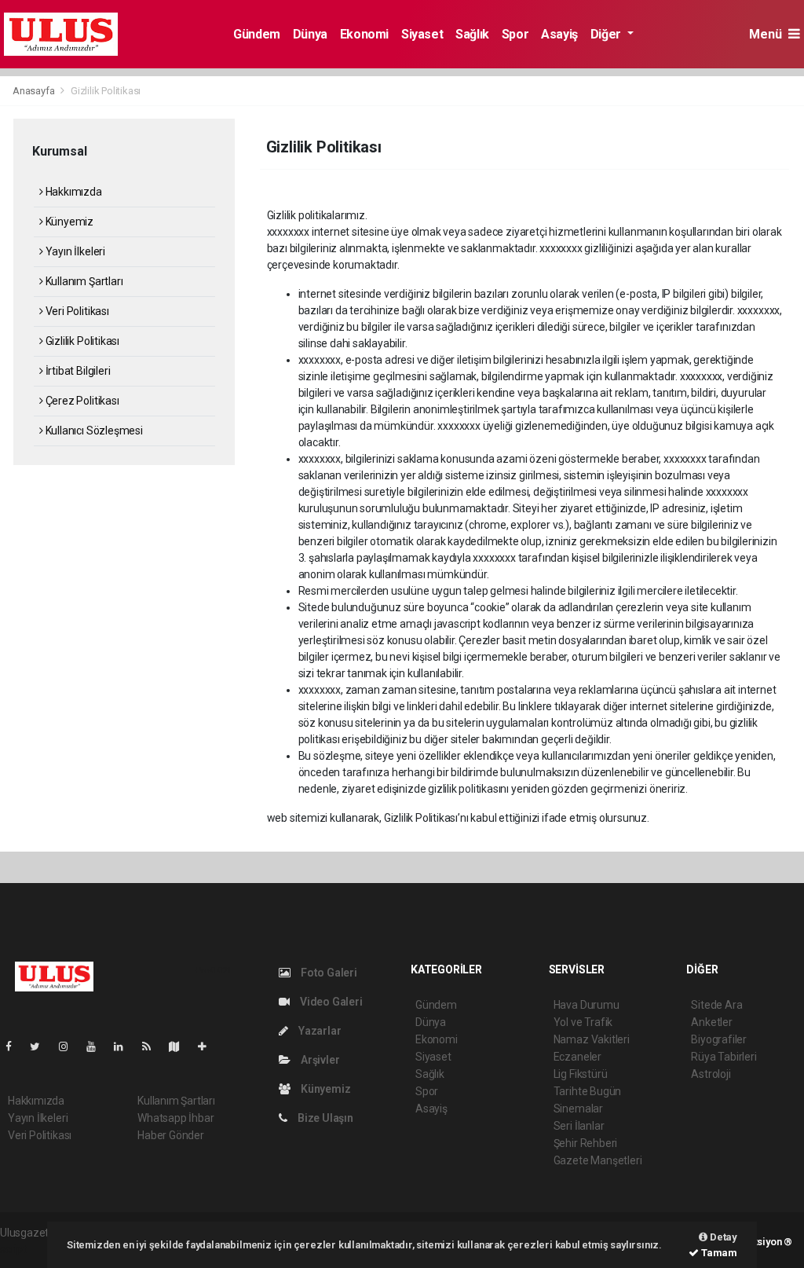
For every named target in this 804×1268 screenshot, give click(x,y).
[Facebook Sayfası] (14, 1046)
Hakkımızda (72, 191)
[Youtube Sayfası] (97, 1046)
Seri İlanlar (579, 1126)
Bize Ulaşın (324, 1118)
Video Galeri (330, 1001)
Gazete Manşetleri (598, 1160)
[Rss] (152, 1046)
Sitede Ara (716, 1005)
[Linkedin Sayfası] (125, 1046)
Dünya (310, 34)
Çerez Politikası (81, 400)
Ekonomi (364, 34)
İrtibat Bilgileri (76, 371)
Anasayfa (35, 91)
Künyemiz (68, 221)
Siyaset (422, 34)
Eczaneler (577, 1056)
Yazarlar (318, 1030)
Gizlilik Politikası (81, 341)
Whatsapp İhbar (175, 1118)
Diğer (607, 34)
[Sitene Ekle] (208, 1046)
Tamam (718, 1253)
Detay (722, 1237)
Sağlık (472, 34)
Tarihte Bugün (588, 1091)
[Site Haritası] (180, 1046)
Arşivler (318, 1060)
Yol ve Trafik (583, 1022)
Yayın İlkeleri (74, 251)
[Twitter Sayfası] (41, 1046)
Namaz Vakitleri (592, 1039)
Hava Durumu (586, 1005)
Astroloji (710, 1074)
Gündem (256, 34)
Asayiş (559, 34)
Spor (515, 34)
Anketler (711, 1022)
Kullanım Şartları (82, 281)
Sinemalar (578, 1108)
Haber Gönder (170, 1135)
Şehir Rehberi (586, 1143)
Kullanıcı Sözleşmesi (93, 430)
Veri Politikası (76, 311)
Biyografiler (719, 1039)
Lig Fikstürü (581, 1074)
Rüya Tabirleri (723, 1056)
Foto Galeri (327, 972)
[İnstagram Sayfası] (70, 1046)
